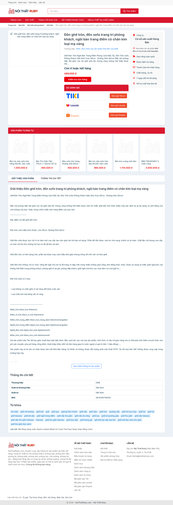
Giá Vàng (52, 497)
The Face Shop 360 (38, 497)
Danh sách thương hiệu (84, 467)
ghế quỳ (55, 411)
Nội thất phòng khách (35, 25)
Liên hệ (42, 2)
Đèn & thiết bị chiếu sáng (101, 20)
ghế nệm (93, 411)
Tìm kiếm (131, 11)
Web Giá (60, 497)
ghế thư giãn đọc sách (21, 424)
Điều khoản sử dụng (83, 456)
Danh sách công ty (82, 471)
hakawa (39, 420)
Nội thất (29, 20)
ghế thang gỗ (86, 420)
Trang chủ (12, 2)
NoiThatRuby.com (83, 502)
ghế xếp (83, 411)
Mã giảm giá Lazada (83, 482)
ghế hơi (142, 411)
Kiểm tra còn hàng (77, 79)
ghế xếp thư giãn (64, 416)
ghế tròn (103, 411)
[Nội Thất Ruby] (21, 445)
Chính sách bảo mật (83, 452)
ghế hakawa (16, 416)
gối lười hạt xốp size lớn (105, 420)
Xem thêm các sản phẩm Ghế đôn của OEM (100, 49)
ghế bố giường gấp (110, 416)
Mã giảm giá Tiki (81, 479)
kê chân (14, 411)
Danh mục (22, 2)
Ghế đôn (50, 25)
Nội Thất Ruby (99, 502)
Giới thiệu (33, 2)
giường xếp (114, 411)
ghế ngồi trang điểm (46, 416)
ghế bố (151, 411)
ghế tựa (95, 416)
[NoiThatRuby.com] (23, 11)
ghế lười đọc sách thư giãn (129, 420)
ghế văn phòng (27, 411)
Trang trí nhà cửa (47, 20)
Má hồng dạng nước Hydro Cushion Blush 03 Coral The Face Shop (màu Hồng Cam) (55, 429)
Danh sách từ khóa (82, 475)
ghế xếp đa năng (82, 416)
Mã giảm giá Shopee (83, 486)
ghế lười (39, 411)
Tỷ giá (25, 497)
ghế (47, 411)
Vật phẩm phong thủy (72, 20)
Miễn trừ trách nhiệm (83, 460)
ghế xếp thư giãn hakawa (22, 420)
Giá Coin (68, 497)
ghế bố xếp (29, 416)
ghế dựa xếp (72, 420)
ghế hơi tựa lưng (129, 411)
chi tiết (51, 178)
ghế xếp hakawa (142, 416)
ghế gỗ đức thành (69, 411)
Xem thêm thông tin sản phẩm (86, 366)
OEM (78, 49)
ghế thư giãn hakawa (54, 420)
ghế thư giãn (126, 416)
